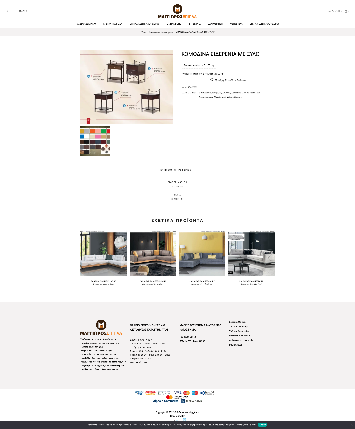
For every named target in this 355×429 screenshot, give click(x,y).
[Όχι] (351, 424)
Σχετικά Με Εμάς (237, 321)
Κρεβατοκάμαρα (206, 96)
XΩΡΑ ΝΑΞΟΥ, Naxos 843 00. (193, 341)
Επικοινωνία (235, 344)
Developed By (177, 416)
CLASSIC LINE (177, 199)
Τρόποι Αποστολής (239, 331)
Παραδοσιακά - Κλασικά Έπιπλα (228, 96)
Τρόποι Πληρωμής (238, 326)
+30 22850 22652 (188, 337)
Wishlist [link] (338, 11)
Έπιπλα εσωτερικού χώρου (210, 92)
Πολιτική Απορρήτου (240, 335)
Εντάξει (262, 425)
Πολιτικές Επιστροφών (241, 340)
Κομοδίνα (226, 92)
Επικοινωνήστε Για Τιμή (199, 65)
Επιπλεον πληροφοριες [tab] (175, 170)
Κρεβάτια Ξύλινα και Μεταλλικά (245, 92)
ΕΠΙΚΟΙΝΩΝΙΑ (177, 186)
